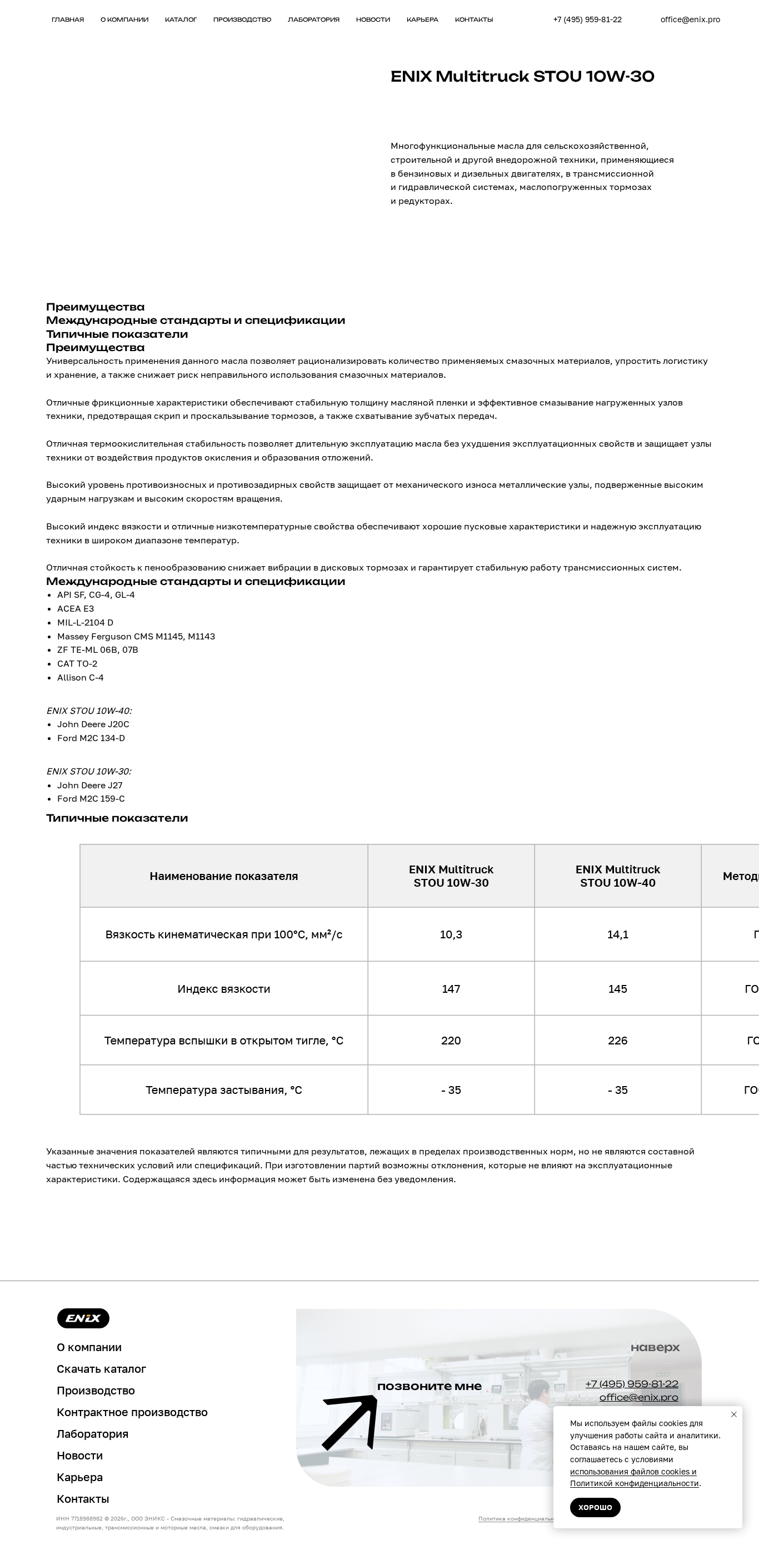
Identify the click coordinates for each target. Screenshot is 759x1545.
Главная (68, 19)
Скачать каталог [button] (101, 1368)
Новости (373, 19)
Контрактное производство (132, 1411)
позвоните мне (429, 1386)
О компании (124, 19)
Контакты (474, 19)
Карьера (422, 19)
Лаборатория (313, 19)
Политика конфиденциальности (522, 1518)
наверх (655, 1347)
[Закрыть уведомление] (734, 1414)
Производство (242, 19)
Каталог (181, 19)
